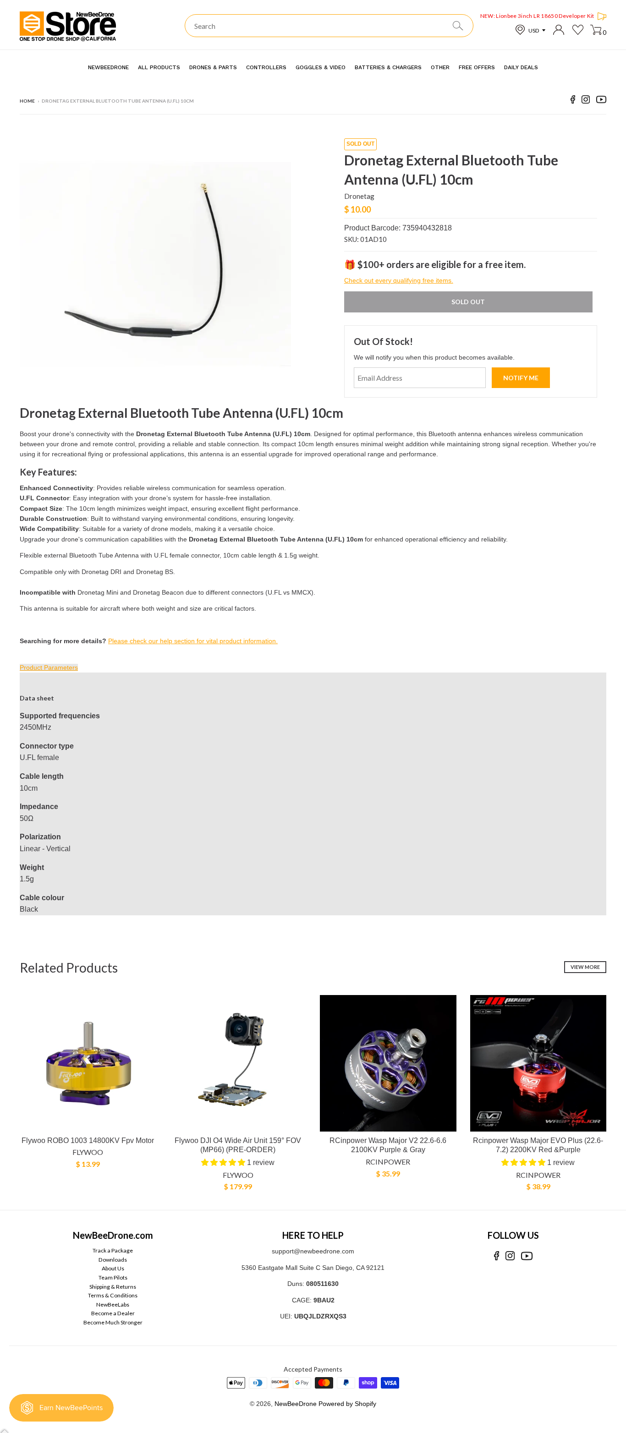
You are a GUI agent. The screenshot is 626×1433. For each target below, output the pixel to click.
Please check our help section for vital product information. (193, 641)
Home (27, 101)
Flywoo (87, 1152)
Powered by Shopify (347, 1403)
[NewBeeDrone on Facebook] (573, 101)
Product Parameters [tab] (49, 667)
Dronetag (359, 196)
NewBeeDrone (296, 1403)
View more (585, 967)
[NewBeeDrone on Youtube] (601, 101)
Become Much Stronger (113, 1322)
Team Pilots (113, 1277)
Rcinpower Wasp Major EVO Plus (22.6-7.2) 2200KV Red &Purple (538, 1145)
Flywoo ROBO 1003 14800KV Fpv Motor (88, 1140)
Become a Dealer (113, 1313)
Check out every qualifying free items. (398, 280)
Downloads (113, 1259)
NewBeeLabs (112, 1304)
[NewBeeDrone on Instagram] (586, 101)
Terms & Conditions (112, 1295)
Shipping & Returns (112, 1286)
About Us (113, 1268)
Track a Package (113, 1250)
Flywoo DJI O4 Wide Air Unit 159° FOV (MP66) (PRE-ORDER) (238, 1145)
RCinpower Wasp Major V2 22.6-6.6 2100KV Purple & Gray (387, 1145)
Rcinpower (388, 1161)
